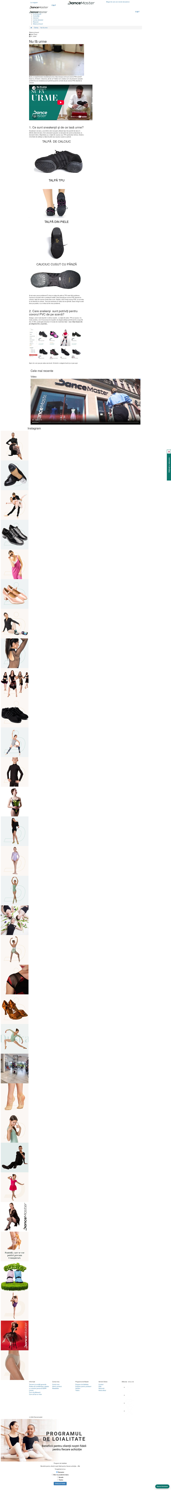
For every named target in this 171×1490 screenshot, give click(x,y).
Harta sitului (102, 1390)
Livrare (31, 1390)
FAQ (100, 1386)
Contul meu (55, 1384)
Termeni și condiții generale (37, 1384)
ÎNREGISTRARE (60, 1484)
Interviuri (35, 18)
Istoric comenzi (57, 1386)
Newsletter (55, 1388)
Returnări (101, 1388)
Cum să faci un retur (35, 1394)
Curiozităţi (36, 16)
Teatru (77, 1390)
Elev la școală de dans (61, 1475)
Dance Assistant (162, 1486)
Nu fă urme (44, 28)
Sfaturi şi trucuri (38, 24)
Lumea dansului (38, 20)
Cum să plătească (34, 1392)
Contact (101, 1384)
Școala (61, 1477)
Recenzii (35, 22)
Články (36, 28)
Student (77, 1388)
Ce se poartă (37, 14)
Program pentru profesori (83, 1386)
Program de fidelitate (81, 1384)
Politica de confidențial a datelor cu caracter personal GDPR (39, 1387)
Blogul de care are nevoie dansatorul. (118, 2)
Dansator (61, 1472)
